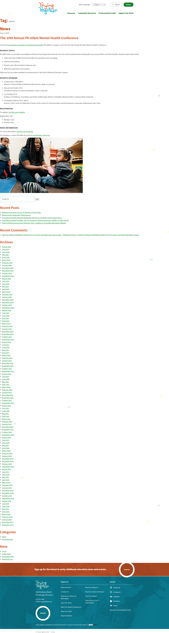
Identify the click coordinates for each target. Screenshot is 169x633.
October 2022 (7, 368)
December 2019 (7, 459)
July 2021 (5, 408)
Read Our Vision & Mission (94, 592)
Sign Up (127, 570)
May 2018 (5, 509)
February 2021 (7, 421)
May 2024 (5, 318)
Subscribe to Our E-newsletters (92, 601)
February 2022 (7, 390)
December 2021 (7, 395)
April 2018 (5, 511)
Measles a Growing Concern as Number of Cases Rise (21, 212)
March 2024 (6, 323)
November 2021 (8, 398)
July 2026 (5, 249)
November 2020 (8, 429)
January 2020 (7, 456)
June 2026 (6, 252)
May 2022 (5, 382)
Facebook (116, 587)
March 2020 (6, 451)
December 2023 (7, 331)
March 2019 (6, 482)
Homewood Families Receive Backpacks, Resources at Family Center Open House (32, 218)
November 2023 (8, 334)
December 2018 (7, 490)
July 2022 (5, 376)
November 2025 (8, 270)
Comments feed (8, 556)
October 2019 (7, 464)
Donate (128, 5)
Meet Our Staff (66, 611)
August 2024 (6, 310)
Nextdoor (116, 601)
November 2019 (8, 461)
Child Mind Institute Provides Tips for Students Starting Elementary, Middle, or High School (35, 220)
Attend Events (66, 587)
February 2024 (7, 326)
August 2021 (6, 406)
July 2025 (5, 281)
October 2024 (7, 305)
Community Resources (87, 13)
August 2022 (6, 374)
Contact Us (65, 592)
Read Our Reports (91, 587)
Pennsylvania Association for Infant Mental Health (24, 45)
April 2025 (5, 289)
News (4, 537)
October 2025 (7, 273)
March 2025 (6, 292)
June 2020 (6, 443)
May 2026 (5, 255)
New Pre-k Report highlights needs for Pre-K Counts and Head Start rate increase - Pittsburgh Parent (39, 235)
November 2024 (8, 302)
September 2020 (8, 435)
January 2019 (7, 488)
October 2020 (7, 432)
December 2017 (7, 522)
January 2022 (7, 392)
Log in (4, 551)
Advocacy (71, 13)
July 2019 (5, 472)
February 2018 (7, 517)
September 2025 (8, 276)
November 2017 (8, 525)
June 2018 (6, 506)
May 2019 (5, 477)
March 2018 (6, 514)
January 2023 (7, 361)
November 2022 (8, 366)
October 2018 (7, 496)
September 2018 (8, 498)
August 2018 (6, 501)
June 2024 (6, 315)
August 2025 (6, 278)
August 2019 (6, 469)
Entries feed (6, 554)
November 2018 (8, 493)
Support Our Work (126, 13)
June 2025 (6, 284)
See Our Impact (91, 596)
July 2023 (5, 345)
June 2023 (6, 347)
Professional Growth (107, 13)
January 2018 (7, 519)
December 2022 (7, 363)
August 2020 (6, 437)
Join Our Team (66, 603)
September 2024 (8, 308)
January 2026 (7, 265)
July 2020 (5, 440)
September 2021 (8, 403)
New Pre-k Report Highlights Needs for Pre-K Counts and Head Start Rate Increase (109, 235)
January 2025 (7, 297)
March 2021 (6, 419)
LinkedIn (116, 596)
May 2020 (5, 445)
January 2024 (7, 329)
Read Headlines (66, 616)
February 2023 (7, 358)
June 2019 (6, 474)
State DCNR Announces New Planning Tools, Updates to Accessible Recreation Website (34, 223)
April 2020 (5, 448)
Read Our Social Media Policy (120, 610)
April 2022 (5, 384)
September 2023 (8, 339)
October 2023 (7, 337)
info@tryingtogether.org (44, 601)
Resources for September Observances (16, 215)
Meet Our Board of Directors (71, 607)
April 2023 (5, 353)
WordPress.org (7, 559)
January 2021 (7, 424)
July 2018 (5, 504)
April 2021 (5, 416)
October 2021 (7, 400)
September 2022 (8, 371)
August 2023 (6, 342)
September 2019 (8, 466)
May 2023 (5, 350)
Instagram (117, 592)
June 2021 (6, 411)
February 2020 (7, 453)
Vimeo (115, 606)
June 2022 (6, 379)
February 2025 (7, 294)
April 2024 (5, 321)
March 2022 (6, 387)
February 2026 (7, 263)
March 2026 (6, 260)
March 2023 (6, 355)
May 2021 (5, 413)
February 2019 (7, 485)
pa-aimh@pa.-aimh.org (40, 135)
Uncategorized (7, 539)
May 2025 (5, 286)
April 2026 (5, 257)
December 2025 (7, 268)
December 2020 (7, 427)
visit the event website (17, 112)
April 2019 (5, 480)
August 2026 (6, 247)
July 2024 (5, 313)
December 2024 (7, 300)
